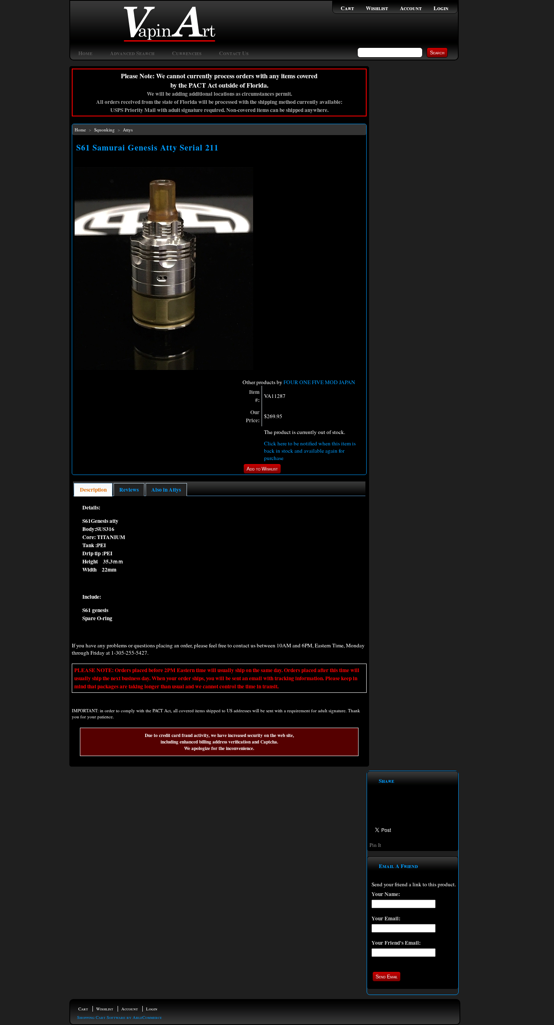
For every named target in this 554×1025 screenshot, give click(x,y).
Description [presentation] (93, 490)
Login (441, 8)
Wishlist (377, 8)
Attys (128, 130)
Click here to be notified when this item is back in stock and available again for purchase (310, 451)
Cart (347, 8)
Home (85, 53)
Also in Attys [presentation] (166, 490)
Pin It (375, 845)
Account (411, 8)
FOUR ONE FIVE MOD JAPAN (319, 382)
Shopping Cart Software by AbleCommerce (119, 1017)
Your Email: (385, 918)
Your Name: (385, 894)
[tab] (93, 489)
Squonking (104, 130)
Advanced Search (132, 53)
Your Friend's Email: (396, 943)
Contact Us (234, 53)
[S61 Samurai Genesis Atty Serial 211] (164, 368)
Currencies (187, 53)
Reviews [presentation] (129, 490)
